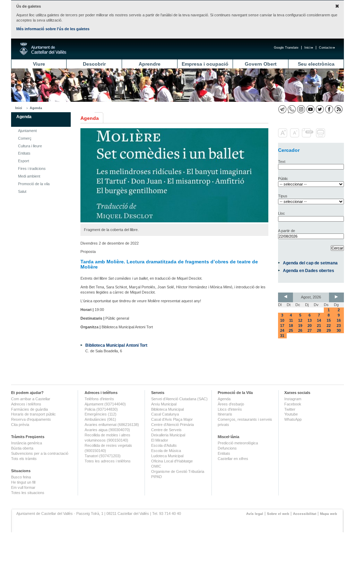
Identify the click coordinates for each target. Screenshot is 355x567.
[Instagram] (301, 109)
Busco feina (21, 477)
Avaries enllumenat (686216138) (112, 424)
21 (319, 325)
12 (300, 320)
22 (329, 325)
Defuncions (227, 448)
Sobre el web (278, 514)
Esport (23, 161)
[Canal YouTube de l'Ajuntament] (310, 109)
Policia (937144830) (101, 409)
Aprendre (150, 64)
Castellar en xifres (233, 459)
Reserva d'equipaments (31, 419)
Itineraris (225, 414)
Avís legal (254, 514)
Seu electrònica (316, 64)
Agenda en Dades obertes (308, 270)
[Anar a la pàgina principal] (42, 49)
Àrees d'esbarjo (231, 404)
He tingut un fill (23, 482)
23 (339, 325)
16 (339, 320)
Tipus (282, 196)
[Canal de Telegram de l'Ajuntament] (282, 109)
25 (291, 330)
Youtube (291, 414)
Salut (22, 191)
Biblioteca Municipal (167, 409)
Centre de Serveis (166, 430)
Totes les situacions (27, 493)
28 (319, 330)
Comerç (25, 138)
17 (282, 325)
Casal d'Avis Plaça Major (172, 419)
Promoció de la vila (34, 184)
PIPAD (156, 477)
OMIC (156, 466)
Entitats (24, 153)
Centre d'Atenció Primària (172, 424)
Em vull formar (23, 487)
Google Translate (286, 47)
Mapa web (328, 514)
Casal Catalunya (165, 414)
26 (300, 330)
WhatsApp (293, 419)
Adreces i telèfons (26, 404)
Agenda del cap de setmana (310, 263)
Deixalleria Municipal (168, 435)
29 (329, 330)
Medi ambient (29, 176)
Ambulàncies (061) (100, 419)
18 (291, 325)
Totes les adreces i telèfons (108, 461)
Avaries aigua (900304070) (107, 430)
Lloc (281, 213)
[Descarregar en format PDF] (308, 136)
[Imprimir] (321, 136)
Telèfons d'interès (99, 399)
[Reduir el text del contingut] (295, 136)
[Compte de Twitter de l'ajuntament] (320, 109)
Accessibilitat (304, 514)
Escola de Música (166, 451)
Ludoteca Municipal (167, 456)
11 (291, 320)
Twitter (289, 409)
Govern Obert (261, 64)
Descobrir (94, 64)
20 (310, 325)
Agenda (36, 108)
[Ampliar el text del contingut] (283, 136)
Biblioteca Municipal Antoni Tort (116, 345)
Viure (39, 64)
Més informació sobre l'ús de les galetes (52, 29)
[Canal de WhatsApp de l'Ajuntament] (292, 109)
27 (310, 330)
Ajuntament (27, 131)
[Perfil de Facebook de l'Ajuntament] (329, 109)
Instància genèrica (26, 443)
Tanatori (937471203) (103, 456)
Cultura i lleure (30, 146)
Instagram (292, 399)
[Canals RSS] (339, 109)
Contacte (325, 47)
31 (282, 336)
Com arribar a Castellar (30, 399)
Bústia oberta (22, 448)
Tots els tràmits (24, 459)
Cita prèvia (20, 424)
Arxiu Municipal (163, 404)
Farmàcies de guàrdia (29, 409)
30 (339, 330)
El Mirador (159, 440)
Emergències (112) (100, 414)
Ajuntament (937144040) (105, 404)
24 (282, 330)
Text (281, 161)
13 (310, 320)
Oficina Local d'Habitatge (172, 461)
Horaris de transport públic (33, 414)
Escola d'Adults (164, 445)
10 (282, 320)
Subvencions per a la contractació (39, 453)
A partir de (286, 231)
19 (300, 325)
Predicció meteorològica (238, 443)
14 (319, 320)
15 (329, 320)
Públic (283, 178)
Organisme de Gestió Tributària (177, 471)
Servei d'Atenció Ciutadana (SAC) (179, 399)
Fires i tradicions (32, 168)
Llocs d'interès (230, 409)
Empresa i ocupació (205, 64)
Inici (307, 47)
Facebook (292, 404)
